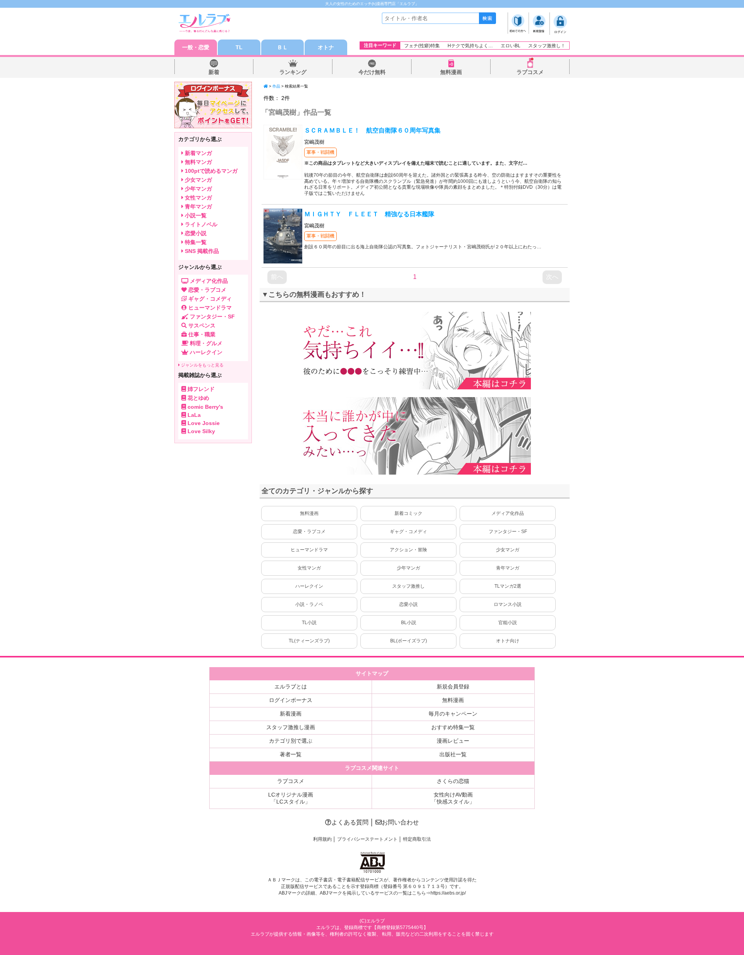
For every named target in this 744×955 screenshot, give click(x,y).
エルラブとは (290, 686)
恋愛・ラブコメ (309, 531)
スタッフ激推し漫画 (290, 727)
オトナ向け (507, 641)
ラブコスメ (530, 72)
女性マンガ (309, 568)
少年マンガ (408, 568)
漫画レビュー (453, 741)
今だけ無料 (372, 72)
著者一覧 (290, 754)
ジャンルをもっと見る (202, 365)
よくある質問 (350, 822)
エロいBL (510, 45)
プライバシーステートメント (367, 839)
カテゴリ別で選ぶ (290, 741)
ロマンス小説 (508, 604)
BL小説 (408, 622)
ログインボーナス (290, 700)
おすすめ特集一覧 (453, 727)
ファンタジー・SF (508, 531)
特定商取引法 (417, 839)
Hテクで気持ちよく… (470, 45)
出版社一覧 (453, 754)
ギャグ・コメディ (408, 531)
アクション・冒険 (408, 549)
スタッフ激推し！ (546, 45)
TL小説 (309, 622)
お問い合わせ (400, 822)
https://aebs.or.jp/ (448, 893)
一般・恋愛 (195, 47)
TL (239, 47)
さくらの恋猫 (453, 781)
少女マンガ (507, 549)
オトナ (326, 47)
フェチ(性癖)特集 (422, 45)
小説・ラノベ (309, 604)
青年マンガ (507, 568)
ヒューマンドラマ (309, 549)
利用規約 (322, 839)
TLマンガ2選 (507, 586)
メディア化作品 (507, 513)
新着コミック (408, 513)
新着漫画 (290, 714)
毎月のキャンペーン (453, 714)
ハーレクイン (309, 586)
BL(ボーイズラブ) (408, 641)
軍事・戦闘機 (320, 152)
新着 (213, 72)
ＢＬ (282, 47)
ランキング (293, 72)
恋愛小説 (408, 604)
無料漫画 (451, 72)
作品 (276, 86)
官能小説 (507, 622)
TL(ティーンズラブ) (309, 641)
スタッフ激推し (408, 586)
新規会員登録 (453, 686)
